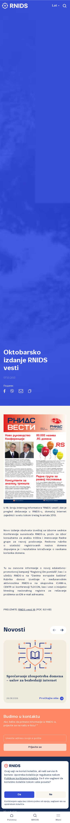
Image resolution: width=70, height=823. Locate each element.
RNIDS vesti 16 (26, 610)
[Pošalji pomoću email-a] (21, 391)
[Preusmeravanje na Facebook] (4, 391)
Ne (50, 794)
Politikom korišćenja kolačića (21, 778)
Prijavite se (35, 747)
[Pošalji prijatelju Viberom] (12, 391)
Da (19, 794)
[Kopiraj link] (29, 391)
